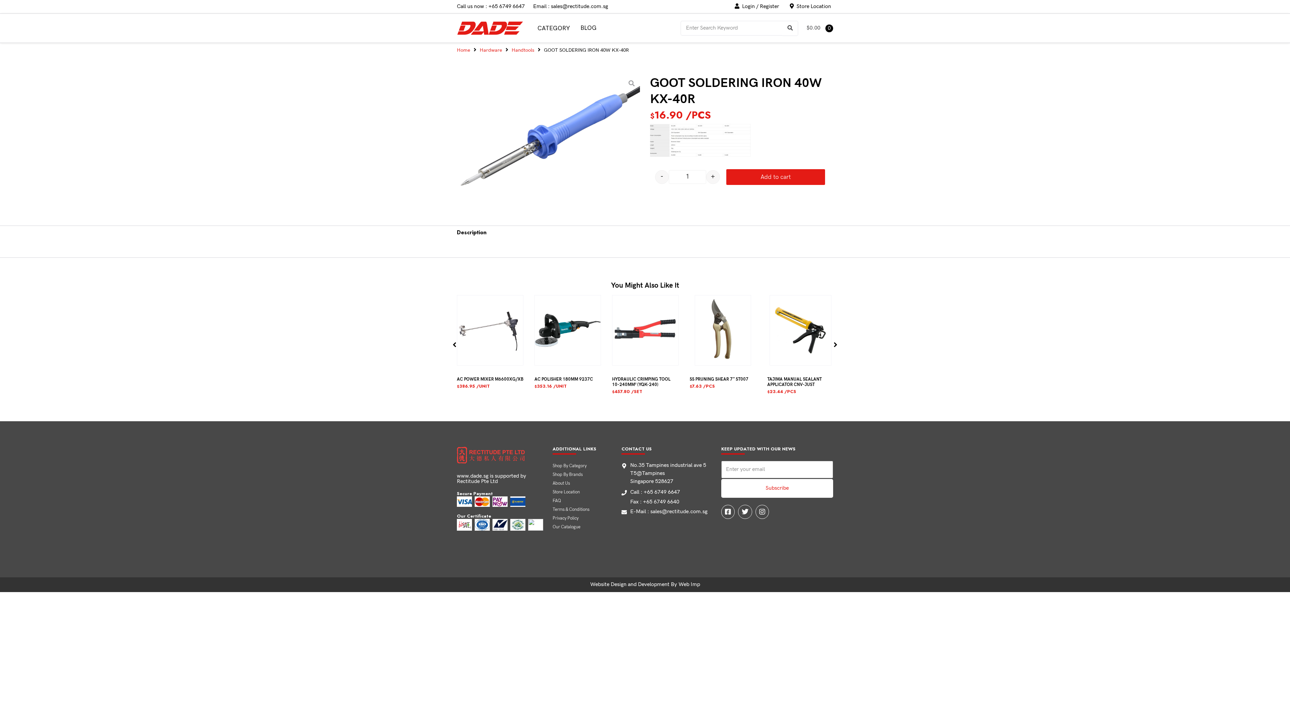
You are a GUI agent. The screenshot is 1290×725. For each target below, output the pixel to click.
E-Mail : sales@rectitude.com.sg (668, 512)
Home (463, 50)
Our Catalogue (566, 527)
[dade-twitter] (745, 512)
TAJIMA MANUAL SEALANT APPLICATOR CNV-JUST (794, 382)
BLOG (588, 28)
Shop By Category (570, 466)
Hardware (491, 50)
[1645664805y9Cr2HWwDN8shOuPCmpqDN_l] (547, 141)
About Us (561, 483)
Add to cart (776, 177)
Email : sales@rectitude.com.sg (570, 6)
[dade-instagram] (762, 512)
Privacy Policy (565, 518)
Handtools (523, 50)
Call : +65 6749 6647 (655, 492)
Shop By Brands (568, 474)
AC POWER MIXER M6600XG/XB (490, 379)
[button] (455, 345)
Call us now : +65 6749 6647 (491, 6)
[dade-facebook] (728, 512)
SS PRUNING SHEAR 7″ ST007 (719, 379)
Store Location (566, 492)
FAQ (557, 500)
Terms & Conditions (571, 509)
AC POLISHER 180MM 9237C (563, 379)
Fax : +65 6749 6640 (654, 502)
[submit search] (790, 28)
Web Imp (689, 584)
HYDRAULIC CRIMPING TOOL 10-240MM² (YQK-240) (641, 382)
